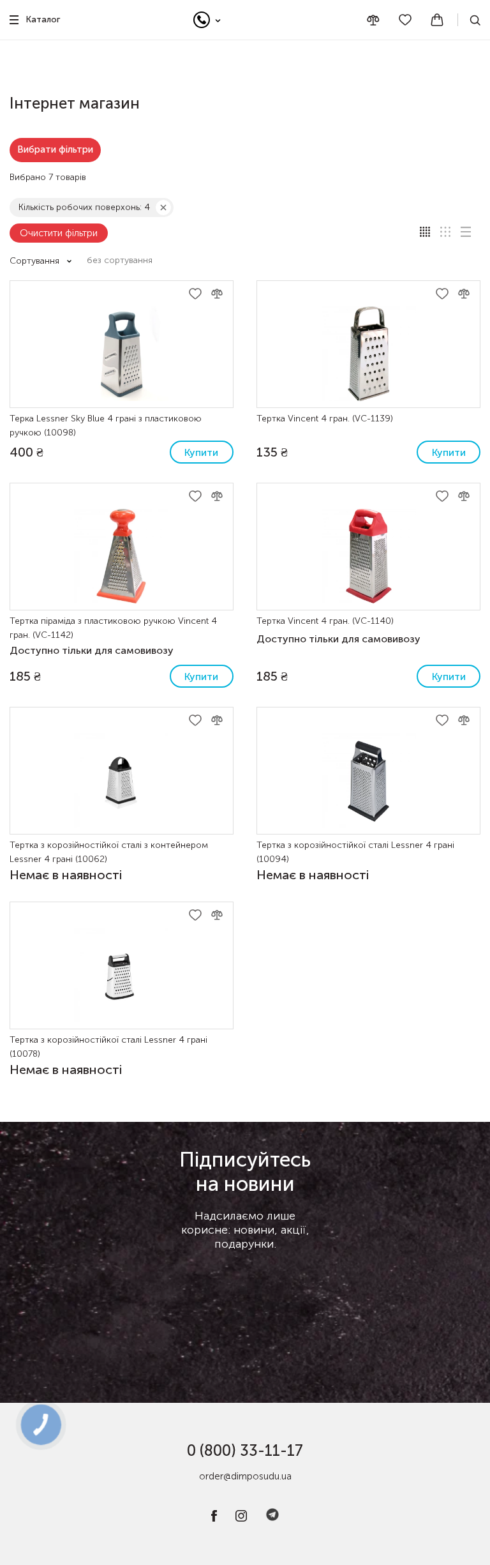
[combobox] (126, 261)
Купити (201, 452)
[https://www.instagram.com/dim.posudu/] (241, 1518)
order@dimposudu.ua (245, 1476)
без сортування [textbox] (119, 260)
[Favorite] (405, 20)
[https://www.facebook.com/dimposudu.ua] (214, 1518)
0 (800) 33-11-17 (245, 1450)
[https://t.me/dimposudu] (272, 1518)
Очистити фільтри (59, 233)
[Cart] (437, 19)
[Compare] (373, 20)
